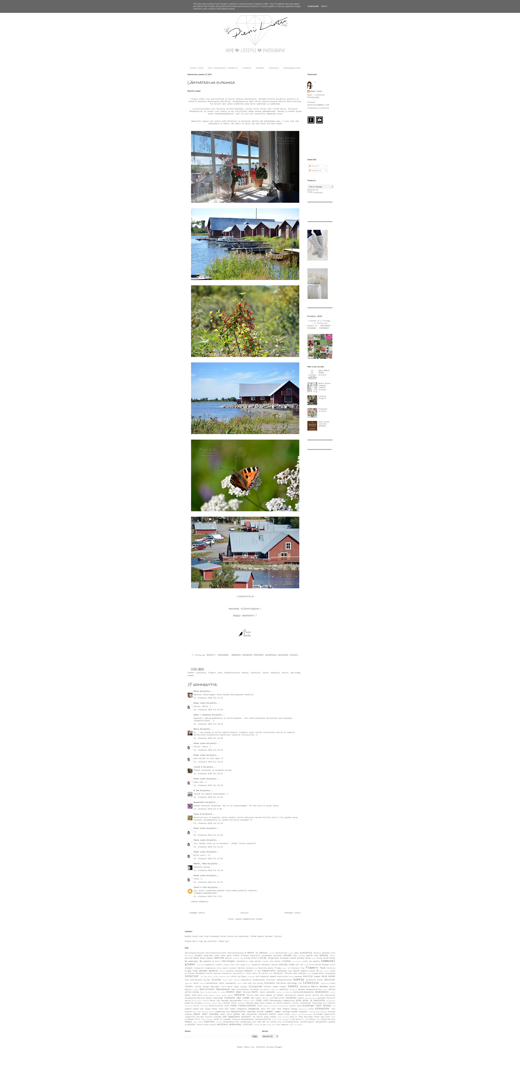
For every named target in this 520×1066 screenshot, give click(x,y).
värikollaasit (307, 1022)
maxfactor (293, 989)
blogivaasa (273, 958)
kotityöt (270, 980)
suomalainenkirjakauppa (318, 1012)
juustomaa (251, 976)
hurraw (209, 973)
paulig (188, 1001)
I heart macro (250, 973)
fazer (284, 968)
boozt (314, 958)
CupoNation (256, 965)
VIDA (267, 1022)
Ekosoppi (325, 965)
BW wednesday (191, 961)
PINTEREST (260, 68)
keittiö (308, 976)
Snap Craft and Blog (200, 1012)
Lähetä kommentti (199, 902)
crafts (219, 965)
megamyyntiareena (313, 990)
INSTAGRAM (274, 68)
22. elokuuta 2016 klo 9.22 (208, 896)
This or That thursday (301, 1017)
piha (298, 1000)
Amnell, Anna (200, 864)
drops (306, 965)
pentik (194, 1001)
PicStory (246, 1001)
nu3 (321, 995)
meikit (325, 989)
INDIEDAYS (236, 655)
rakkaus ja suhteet (274, 1003)
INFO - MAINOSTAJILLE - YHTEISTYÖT (223, 68)
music (262, 992)
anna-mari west (211, 956)
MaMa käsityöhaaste (240, 990)
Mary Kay (275, 989)
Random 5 (287, 1003)
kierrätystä (196, 980)
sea (334, 1006)
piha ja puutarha (314, 1000)
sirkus (311, 1009)
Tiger (327, 1017)
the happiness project (236, 1017)
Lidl (300, 983)
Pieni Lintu (200, 703)
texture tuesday (213, 1017)
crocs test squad (237, 965)
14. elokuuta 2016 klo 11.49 (208, 870)
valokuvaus (245, 1022)
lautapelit (230, 983)
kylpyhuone (311, 980)
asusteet (277, 956)
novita (315, 995)
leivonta (269, 983)
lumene (275, 987)
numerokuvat (330, 995)
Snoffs (211, 1012)
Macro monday (319, 986)
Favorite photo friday (269, 968)
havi (290, 971)
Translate (318, 193)
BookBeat (301, 958)
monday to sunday (218, 992)
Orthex (282, 998)
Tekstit (315, 166)
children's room (245, 961)
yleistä (247, 1024)
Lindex (332, 983)
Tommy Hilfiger (207, 1019)
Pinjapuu (198, 1003)
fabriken (241, 968)
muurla (332, 992)
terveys (200, 1017)
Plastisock (207, 1003)
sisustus (322, 1008)
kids (187, 980)
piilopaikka (330, 1001)
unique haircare (328, 1019)
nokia (262, 995)
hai (255, 971)
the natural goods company (265, 1017)
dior (297, 965)
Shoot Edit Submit (227, 1009)
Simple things (290, 1009)
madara (332, 987)
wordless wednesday (229, 1024)
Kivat (225, 980)
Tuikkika (236, 1019)
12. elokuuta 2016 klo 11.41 (208, 698)
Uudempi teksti (197, 913)
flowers (212, 673)
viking (273, 1022)
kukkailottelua (232, 673)
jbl (202, 976)
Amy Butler (189, 955)
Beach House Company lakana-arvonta (324, 386)
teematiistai (329, 1014)
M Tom (196, 791)
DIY (301, 965)
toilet (197, 1019)
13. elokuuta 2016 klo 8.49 (208, 809)
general (213, 971)
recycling (317, 1003)
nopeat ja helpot (275, 995)
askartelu (255, 956)
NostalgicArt (290, 995)
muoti (255, 992)
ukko (318, 1019)
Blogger (278, 1047)
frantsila (331, 968)
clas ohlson (274, 961)
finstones (295, 968)
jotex (228, 976)
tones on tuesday (222, 1019)
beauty (210, 958)
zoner (292, 1025)
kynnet (320, 980)
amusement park (328, 953)
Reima (325, 1003)
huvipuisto (227, 973)
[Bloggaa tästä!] (195, 669)
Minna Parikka (205, 992)
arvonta (245, 956)
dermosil (266, 965)
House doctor (324, 971)
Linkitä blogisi (322, 397)
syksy (236, 1014)
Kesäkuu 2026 (314, 316)
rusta (259, 1006)
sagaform (266, 1006)
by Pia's (216, 961)
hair (259, 971)
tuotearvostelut (263, 1019)
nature (285, 673)
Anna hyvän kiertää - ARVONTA (323, 424)
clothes (286, 961)
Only (267, 998)
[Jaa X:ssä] (197, 669)
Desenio (275, 965)
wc (186, 1025)
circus (265, 961)
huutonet (217, 973)
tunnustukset (247, 1019)
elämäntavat (210, 968)
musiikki (271, 992)
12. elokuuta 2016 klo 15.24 (208, 750)
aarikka (272, 953)
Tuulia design (282, 1019)
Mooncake (247, 992)
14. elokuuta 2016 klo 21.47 (208, 882)
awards (309, 956)
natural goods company (224, 995)
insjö (309, 973)
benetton (236, 958)
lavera (239, 983)
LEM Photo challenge (286, 983)
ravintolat (305, 1003)
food (322, 968)
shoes (214, 1009)
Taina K (197, 814)
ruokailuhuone (247, 1006)
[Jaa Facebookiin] (200, 669)
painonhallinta (311, 998)
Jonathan (222, 976)
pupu (256, 1003)
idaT (270, 973)
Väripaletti (321, 1022)
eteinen (232, 968)
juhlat (234, 977)
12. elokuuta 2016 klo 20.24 (208, 785)
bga (241, 958)
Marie (196, 691)
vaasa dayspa (198, 1022)
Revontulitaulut (216, 1006)
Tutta (274, 1019)
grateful (230, 971)
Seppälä (188, 1009)
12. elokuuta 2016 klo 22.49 (208, 797)
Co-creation (297, 961)
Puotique (249, 1003)
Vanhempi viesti (292, 913)
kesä (220, 673)
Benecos (228, 958)
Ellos (332, 965)
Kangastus (264, 977)
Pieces (253, 1001)
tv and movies (295, 1019)
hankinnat (282, 971)
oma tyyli (256, 998)
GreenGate (239, 971)
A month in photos (256, 953)
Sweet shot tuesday (206, 1014)
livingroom (255, 986)
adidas (290, 953)
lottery (267, 987)
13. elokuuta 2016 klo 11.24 (208, 823)
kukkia (245, 673)
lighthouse (325, 983)
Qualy (262, 1003)
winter (192, 1024)
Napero (211, 995)
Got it (324, 6)
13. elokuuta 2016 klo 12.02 (208, 835)
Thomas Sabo (319, 1017)
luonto (265, 673)
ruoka (233, 1006)
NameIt (206, 995)
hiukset (312, 971)
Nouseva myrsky (304, 995)
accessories (281, 953)
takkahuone (263, 1014)
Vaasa (188, 1022)
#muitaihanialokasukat (195, 953)
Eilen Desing (315, 965)
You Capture (282, 1025)
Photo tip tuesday (219, 1001)
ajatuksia (201, 673)
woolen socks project (206, 1025)
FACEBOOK (247, 68)
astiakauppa (266, 956)
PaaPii (301, 998)
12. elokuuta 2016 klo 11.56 (208, 710)
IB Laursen (263, 973)
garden (203, 971)
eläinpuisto (199, 968)
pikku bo (189, 1003)
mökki (187, 995)
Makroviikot (207, 989)
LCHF (245, 983)
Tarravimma (318, 1014)
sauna (299, 1006)
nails (200, 995)
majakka (196, 989)
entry (219, 968)
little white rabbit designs (234, 987)
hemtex (304, 971)
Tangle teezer (283, 1014)
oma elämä (295, 673)
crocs (226, 965)
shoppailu (242, 1009)
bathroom (188, 958)
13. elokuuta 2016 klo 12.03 (208, 859)
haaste (249, 971)
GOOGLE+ (294, 655)
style (260, 1011)
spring (251, 1011)
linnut (189, 986)
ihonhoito (278, 973)
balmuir (332, 955)
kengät (317, 977)
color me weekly (311, 961)
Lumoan (283, 987)
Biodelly (255, 958)
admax (296, 953)
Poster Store (230, 1003)
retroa (196, 1006)
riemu (226, 1006)
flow (302, 968)
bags (316, 956)
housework (200, 973)
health (296, 971)
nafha (194, 995)
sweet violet (226, 1014)
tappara (294, 1014)
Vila (279, 1022)
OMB (263, 998)
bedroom (219, 958)
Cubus (248, 965)
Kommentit (316, 171)
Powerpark (241, 1003)
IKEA (295, 973)
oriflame (274, 998)
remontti (331, 1003)
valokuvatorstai (231, 1022)
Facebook (249, 968)
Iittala (288, 973)
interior (192, 976)
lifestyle (255, 673)
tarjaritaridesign (305, 1014)
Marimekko (254, 990)
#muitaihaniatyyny (235, 953)
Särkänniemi (252, 1014)
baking (324, 955)
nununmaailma (190, 998)
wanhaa (332, 1022)
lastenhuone (211, 983)
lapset (196, 983)
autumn (287, 955)
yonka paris (271, 1025)
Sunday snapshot (299, 1012)
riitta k (198, 767)
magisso (188, 990)
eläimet (188, 968)
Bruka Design (323, 958)
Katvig (291, 976)
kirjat (207, 980)
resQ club (188, 1006)
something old (222, 1012)
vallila (219, 1022)
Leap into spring (255, 983)
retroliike (204, 1006)
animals (198, 956)
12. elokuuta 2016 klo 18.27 (208, 774)
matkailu (275, 673)
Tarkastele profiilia (318, 108)
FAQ (256, 968)
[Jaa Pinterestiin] (202, 669)
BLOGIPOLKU (271, 655)
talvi (272, 1014)
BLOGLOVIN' (283, 655)
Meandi (301, 990)
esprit (225, 968)
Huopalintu (199, 802)
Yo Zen (263, 1025)
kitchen (216, 980)
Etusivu (244, 913)
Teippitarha (190, 1017)
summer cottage (282, 1012)
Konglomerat (246, 980)
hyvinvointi (238, 973)
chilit (258, 961)
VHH (263, 1022)
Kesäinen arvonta (322, 410)
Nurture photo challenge (210, 998)
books (308, 958)
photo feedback (203, 1001)
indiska (302, 973)
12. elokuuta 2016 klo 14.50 (208, 738)
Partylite (331, 998)
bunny (332, 958)
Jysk (257, 977)
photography (236, 1001)
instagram (330, 973)
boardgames (285, 958)
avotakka (302, 955)
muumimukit (322, 992)
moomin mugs (233, 992)
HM (317, 971)
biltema (247, 958)
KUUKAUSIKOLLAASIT (292, 68)
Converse (200, 965)
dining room (286, 964)
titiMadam (189, 1019)
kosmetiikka (259, 980)
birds (263, 958)
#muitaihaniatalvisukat (216, 953)
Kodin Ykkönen (234, 980)
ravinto (295, 1003)
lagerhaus (188, 983)
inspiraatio (318, 973)
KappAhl (273, 977)
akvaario (317, 953)
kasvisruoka (282, 977)
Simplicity (303, 1009)
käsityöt (329, 980)
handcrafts (269, 971)
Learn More (313, 6)
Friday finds (191, 971)
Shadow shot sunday (202, 1009)
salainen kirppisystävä (279, 1006)
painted (321, 998)
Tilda (333, 1017)
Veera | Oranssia (202, 715)
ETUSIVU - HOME (196, 68)
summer (191, 676)
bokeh (293, 958)
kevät (331, 976)
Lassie (202, 983)
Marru (196, 729)
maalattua (305, 987)
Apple (229, 956)
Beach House (200, 958)
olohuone (229, 998)
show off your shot (271, 1009)
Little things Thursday (207, 987)
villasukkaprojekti (290, 1022)
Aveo (295, 956)
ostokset (291, 998)
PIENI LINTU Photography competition (275, 1001)
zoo (295, 1025)
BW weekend (205, 961)
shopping (253, 1009)
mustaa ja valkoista (284, 992)
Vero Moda (256, 1022)
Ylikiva (256, 1025)
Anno (223, 956)
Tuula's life (200, 887)
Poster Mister (217, 1003)
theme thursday (283, 1017)
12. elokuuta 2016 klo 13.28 (208, 724)
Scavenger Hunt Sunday (317, 1006)
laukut (221, 983)
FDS (288, 968)
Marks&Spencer (265, 989)
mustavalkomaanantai (303, 992)
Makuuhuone (223, 989)
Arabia (236, 956)
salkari (292, 1006)
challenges (228, 961)
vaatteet (209, 1022)
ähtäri (300, 1025)
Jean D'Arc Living (211, 976)
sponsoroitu (238, 1011)
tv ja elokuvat (309, 1019)
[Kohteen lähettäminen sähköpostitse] (192, 669)
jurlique (242, 977)
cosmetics (209, 965)
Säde (243, 1014)
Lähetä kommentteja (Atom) (248, 919)
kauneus (298, 977)
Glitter (222, 971)
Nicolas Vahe (253, 995)
